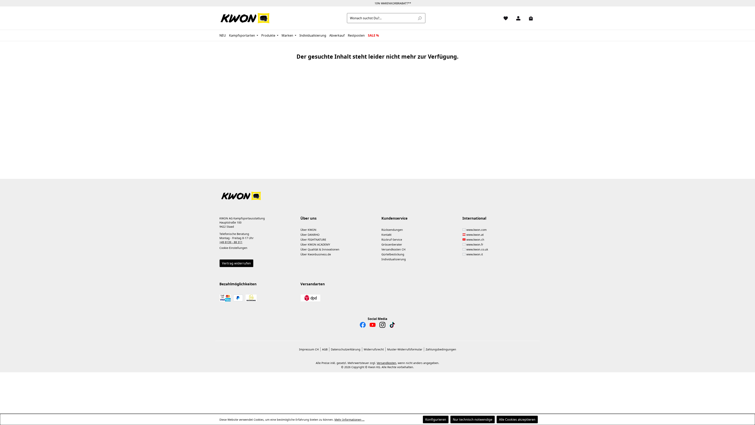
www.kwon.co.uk (477, 249)
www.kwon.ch (475, 239)
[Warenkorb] (529, 18)
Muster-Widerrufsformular (404, 349)
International (474, 218)
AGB (325, 349)
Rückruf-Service (391, 239)
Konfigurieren (435, 419)
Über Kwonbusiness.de (315, 254)
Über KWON (308, 230)
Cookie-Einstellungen (233, 248)
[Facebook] (363, 326)
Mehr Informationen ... (349, 419)
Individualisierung (393, 259)
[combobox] (381, 18)
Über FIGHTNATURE (313, 239)
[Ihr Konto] (516, 18)
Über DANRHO (309, 235)
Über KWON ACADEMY (315, 244)
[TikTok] (392, 326)
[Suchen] (419, 18)
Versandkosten (386, 363)
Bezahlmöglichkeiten (238, 284)
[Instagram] (382, 326)
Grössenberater (391, 244)
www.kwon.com (476, 230)
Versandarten (312, 284)
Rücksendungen (392, 230)
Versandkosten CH (393, 249)
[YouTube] (373, 326)
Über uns (308, 218)
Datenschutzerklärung (345, 349)
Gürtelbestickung (392, 254)
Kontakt (386, 235)
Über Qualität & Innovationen (319, 249)
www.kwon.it (474, 254)
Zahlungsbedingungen (441, 349)
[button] (377, 193)
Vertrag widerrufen (236, 263)
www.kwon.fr (474, 244)
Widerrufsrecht (374, 349)
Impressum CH (309, 349)
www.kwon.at (475, 235)
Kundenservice (394, 218)
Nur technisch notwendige (472, 419)
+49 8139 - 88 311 (230, 242)
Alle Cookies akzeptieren (517, 419)
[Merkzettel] (504, 18)
